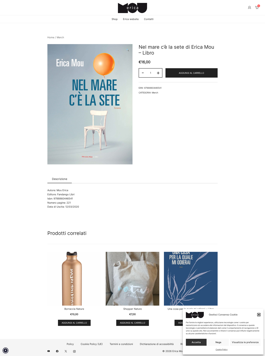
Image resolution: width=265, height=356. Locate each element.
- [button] (143, 72)
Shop (115, 19)
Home (50, 37)
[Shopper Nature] (132, 279)
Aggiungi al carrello (191, 73)
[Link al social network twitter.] (66, 351)
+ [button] (158, 72)
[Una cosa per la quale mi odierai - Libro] (191, 279)
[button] (258, 314)
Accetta (196, 342)
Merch (60, 37)
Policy (70, 344)
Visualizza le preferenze (245, 342)
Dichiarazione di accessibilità (157, 344)
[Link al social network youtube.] (48, 351)
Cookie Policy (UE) (92, 344)
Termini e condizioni (121, 344)
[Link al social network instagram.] (74, 351)
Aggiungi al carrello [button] (74, 322)
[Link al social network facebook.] (57, 351)
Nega (218, 342)
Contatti (149, 19)
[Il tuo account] (249, 8)
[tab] (59, 179)
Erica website (131, 19)
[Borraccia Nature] (74, 279)
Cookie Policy (222, 349)
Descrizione (59, 179)
